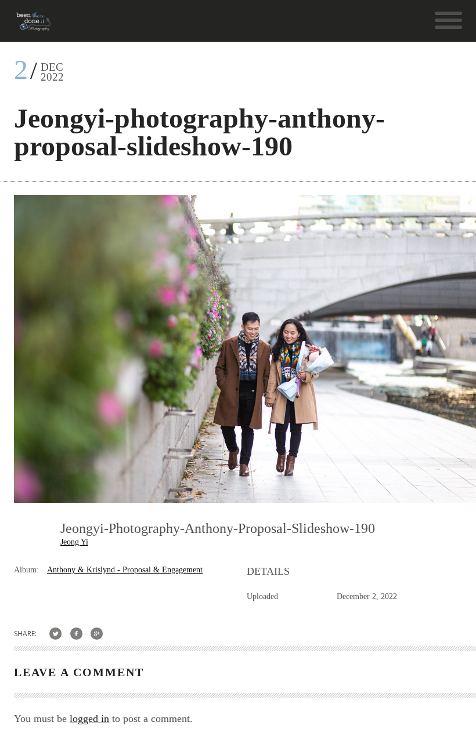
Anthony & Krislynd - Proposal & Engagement (125, 569)
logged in (89, 718)
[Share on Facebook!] (76, 633)
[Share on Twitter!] (55, 633)
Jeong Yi (74, 542)
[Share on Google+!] (97, 633)
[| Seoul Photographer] (33, 25)
